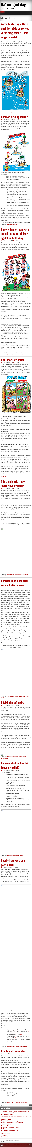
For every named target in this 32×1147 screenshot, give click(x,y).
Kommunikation (16, 112)
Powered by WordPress (20, 1144)
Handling (14, 756)
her (6, 1023)
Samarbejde (26, 696)
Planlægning (4, 575)
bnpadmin (16, 867)
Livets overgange (16, 1046)
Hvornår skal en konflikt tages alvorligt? (15, 765)
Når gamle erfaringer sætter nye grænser (13, 483)
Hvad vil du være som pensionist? (13, 862)
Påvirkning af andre (12, 702)
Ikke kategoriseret (16, 574)
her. (28, 1031)
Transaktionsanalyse (6, 1124)
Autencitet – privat (5, 1133)
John (17, 40)
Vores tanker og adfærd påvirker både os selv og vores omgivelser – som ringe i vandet (15, 30)
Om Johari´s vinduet (12, 360)
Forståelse (14, 224)
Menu (2, 12)
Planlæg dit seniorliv (13, 1051)
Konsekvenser (23, 112)
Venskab (3, 1129)
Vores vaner (4, 1135)
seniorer (25, 1046)
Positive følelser (23, 355)
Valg (27, 1102)
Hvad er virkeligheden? (14, 117)
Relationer (3, 476)
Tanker (2, 697)
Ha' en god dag (13, 4)
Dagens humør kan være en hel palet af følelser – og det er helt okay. (15, 233)
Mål (22, 1046)
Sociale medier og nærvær (8, 1137)
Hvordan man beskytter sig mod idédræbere (14, 582)
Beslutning (9, 112)
